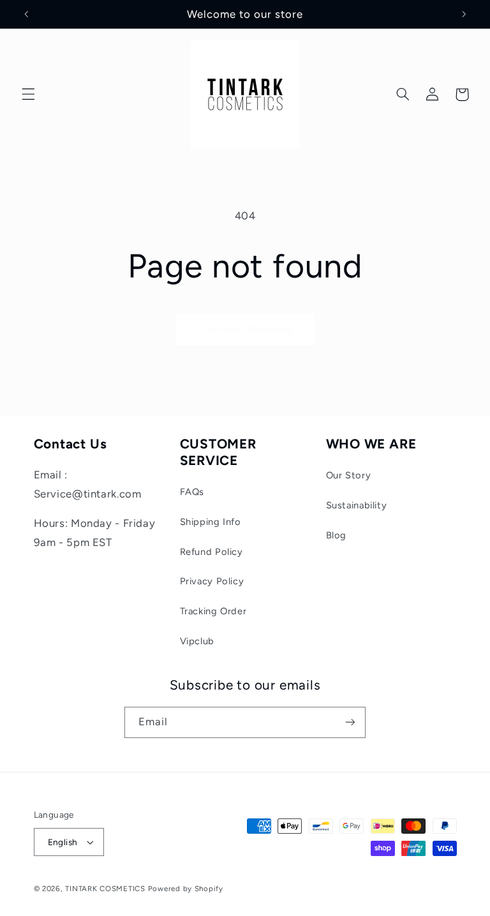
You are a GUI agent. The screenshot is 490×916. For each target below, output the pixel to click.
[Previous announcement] (26, 14)
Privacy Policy (212, 581)
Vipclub (197, 641)
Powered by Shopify (185, 888)
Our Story (348, 475)
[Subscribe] (350, 722)
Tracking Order (213, 611)
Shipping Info (210, 522)
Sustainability (356, 505)
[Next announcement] (464, 14)
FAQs (192, 492)
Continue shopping (245, 329)
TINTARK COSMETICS (105, 888)
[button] (28, 94)
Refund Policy (211, 552)
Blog (336, 535)
